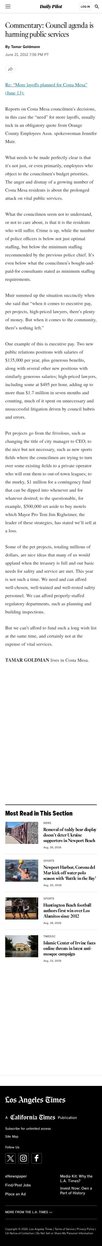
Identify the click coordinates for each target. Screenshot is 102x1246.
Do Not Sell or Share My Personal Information (64, 1233)
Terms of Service (65, 1229)
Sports (48, 861)
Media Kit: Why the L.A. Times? (76, 1179)
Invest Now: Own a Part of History (76, 1191)
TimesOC (49, 936)
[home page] (51, 6)
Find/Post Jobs (18, 1185)
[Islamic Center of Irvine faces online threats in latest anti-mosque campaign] (21, 946)
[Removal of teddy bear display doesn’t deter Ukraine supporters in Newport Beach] (21, 833)
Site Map (11, 1136)
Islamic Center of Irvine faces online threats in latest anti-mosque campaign (69, 949)
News (47, 823)
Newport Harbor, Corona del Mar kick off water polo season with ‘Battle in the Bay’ (69, 873)
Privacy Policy (85, 1229)
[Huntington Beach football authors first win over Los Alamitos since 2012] (21, 908)
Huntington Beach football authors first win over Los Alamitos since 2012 (67, 911)
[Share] (10, 69)
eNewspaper (16, 1176)
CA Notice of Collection (19, 1233)
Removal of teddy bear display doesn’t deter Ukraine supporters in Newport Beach (70, 835)
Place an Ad (15, 1194)
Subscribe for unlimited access (28, 1129)
